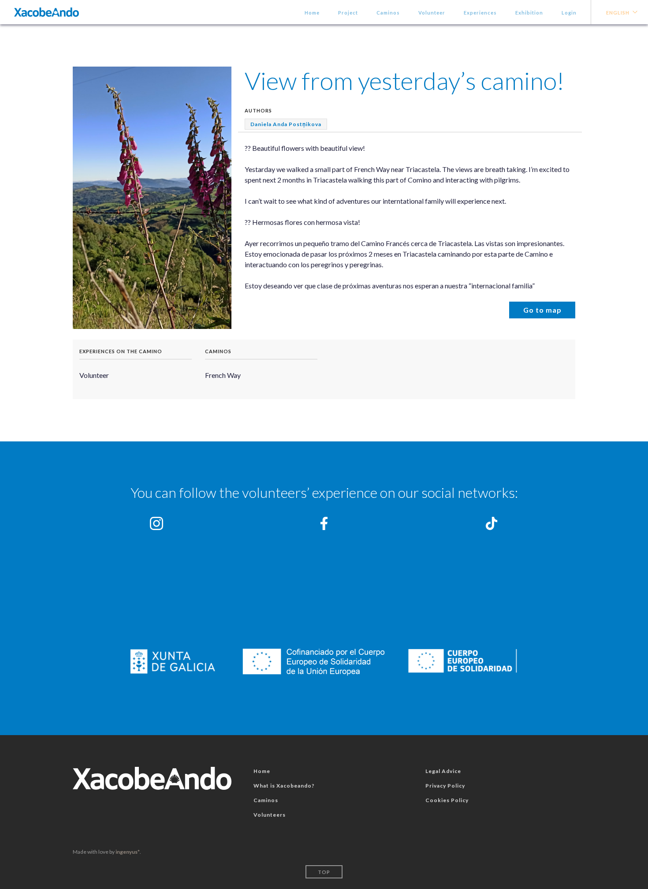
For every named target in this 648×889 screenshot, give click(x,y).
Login (569, 12)
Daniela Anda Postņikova (285, 124)
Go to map (542, 310)
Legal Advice (443, 771)
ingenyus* (127, 851)
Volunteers (269, 814)
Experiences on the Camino (120, 351)
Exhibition (529, 12)
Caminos (388, 12)
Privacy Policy (445, 785)
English (617, 12)
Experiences (480, 12)
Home (312, 12)
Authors (258, 110)
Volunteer (431, 12)
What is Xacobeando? (284, 785)
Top (324, 872)
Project (348, 12)
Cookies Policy (447, 800)
